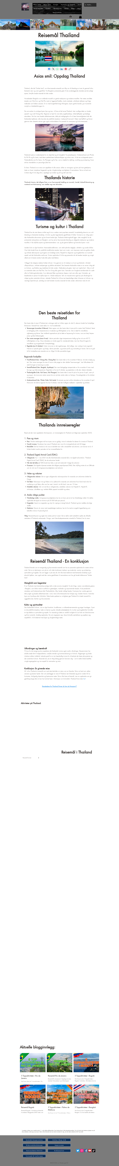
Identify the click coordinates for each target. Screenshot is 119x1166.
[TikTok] (93, 1150)
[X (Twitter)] (53, 69)
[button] (80, 16)
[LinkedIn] (61, 69)
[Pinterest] (66, 69)
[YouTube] (89, 1150)
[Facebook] (49, 69)
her (84, 679)
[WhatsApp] (57, 69)
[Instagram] (81, 1150)
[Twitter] (77, 1150)
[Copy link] (70, 69)
